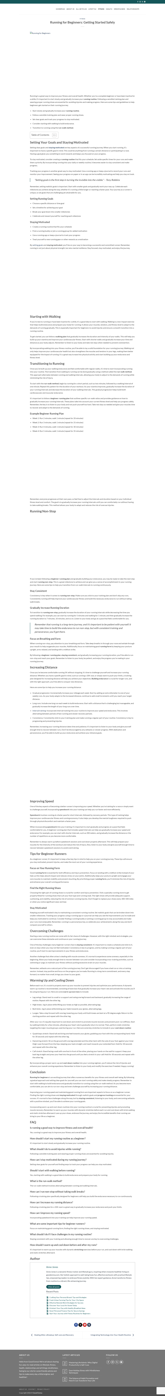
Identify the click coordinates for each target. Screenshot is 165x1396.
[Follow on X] (142, 2)
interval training (39, 710)
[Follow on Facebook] (138, 2)
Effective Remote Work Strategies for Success (66, 1303)
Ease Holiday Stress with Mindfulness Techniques (84, 1371)
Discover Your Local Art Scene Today (63, 1305)
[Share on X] (80, 1325)
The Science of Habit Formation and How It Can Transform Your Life (83, 1379)
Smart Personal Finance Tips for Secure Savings (67, 1311)
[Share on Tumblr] (89, 1325)
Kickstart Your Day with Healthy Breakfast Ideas (67, 1308)
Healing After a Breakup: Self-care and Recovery (54, 1335)
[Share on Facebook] (76, 1325)
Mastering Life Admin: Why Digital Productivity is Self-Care (83, 1363)
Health (109, 9)
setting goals (37, 245)
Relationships (133, 9)
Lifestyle (92, 9)
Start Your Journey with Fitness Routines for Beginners (69, 1313)
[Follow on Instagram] (140, 2)
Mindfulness (119, 9)
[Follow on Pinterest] (144, 2)
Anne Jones (52, 1267)
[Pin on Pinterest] (85, 1325)
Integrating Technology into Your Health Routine (111, 1335)
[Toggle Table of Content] (53, 135)
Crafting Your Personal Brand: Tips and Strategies (67, 1297)
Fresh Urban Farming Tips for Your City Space (66, 1300)
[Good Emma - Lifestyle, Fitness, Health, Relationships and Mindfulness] (35, 9)
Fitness (101, 9)
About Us (70, 9)
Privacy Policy (43, 1389)
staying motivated (56, 147)
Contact (32, 1389)
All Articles (81, 9)
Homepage (60, 9)
